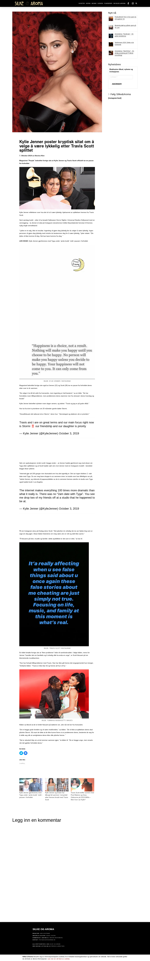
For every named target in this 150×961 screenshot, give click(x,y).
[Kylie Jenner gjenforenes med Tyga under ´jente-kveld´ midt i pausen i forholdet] (31, 784)
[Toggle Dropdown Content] (136, 3)
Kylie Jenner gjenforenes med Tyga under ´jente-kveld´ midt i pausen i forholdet (58, 241)
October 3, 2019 (69, 433)
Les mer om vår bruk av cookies (59, 959)
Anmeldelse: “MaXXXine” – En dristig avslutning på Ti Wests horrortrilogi (124, 53)
